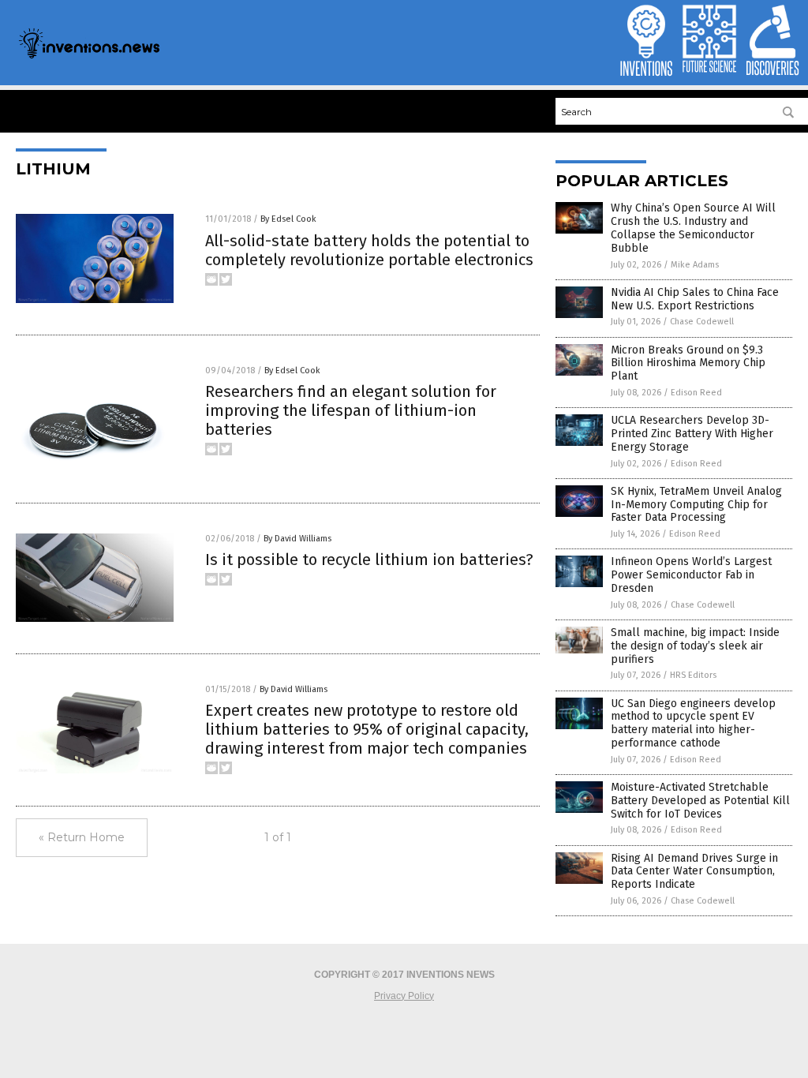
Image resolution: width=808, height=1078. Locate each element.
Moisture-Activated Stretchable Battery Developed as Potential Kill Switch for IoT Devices (700, 800)
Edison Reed (696, 392)
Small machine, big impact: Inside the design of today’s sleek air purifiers (695, 646)
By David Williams (297, 538)
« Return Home (82, 837)
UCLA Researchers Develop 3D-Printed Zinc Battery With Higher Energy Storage (692, 434)
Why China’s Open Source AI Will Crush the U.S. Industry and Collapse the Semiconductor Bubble (693, 227)
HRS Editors (693, 675)
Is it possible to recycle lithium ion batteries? (369, 559)
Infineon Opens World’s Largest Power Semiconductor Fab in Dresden (691, 575)
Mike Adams (695, 265)
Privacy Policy (404, 995)
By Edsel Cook (288, 219)
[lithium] (88, 56)
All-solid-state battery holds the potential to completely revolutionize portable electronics (369, 250)
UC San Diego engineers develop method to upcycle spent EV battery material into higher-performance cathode (693, 723)
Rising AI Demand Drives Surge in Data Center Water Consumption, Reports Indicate (694, 872)
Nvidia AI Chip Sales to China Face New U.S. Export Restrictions (695, 299)
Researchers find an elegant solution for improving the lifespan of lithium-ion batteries (350, 410)
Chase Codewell (702, 321)
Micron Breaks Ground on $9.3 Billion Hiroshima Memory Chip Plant (688, 363)
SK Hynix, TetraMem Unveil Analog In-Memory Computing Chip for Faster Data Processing (696, 505)
